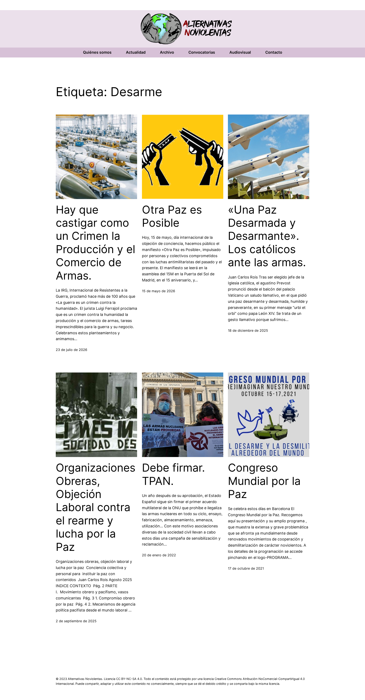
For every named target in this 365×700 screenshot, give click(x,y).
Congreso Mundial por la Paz (264, 481)
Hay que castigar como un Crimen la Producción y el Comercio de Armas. (95, 242)
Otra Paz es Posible (172, 216)
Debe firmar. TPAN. (173, 474)
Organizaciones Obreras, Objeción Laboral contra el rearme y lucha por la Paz (95, 507)
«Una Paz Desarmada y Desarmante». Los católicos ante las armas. (267, 236)
